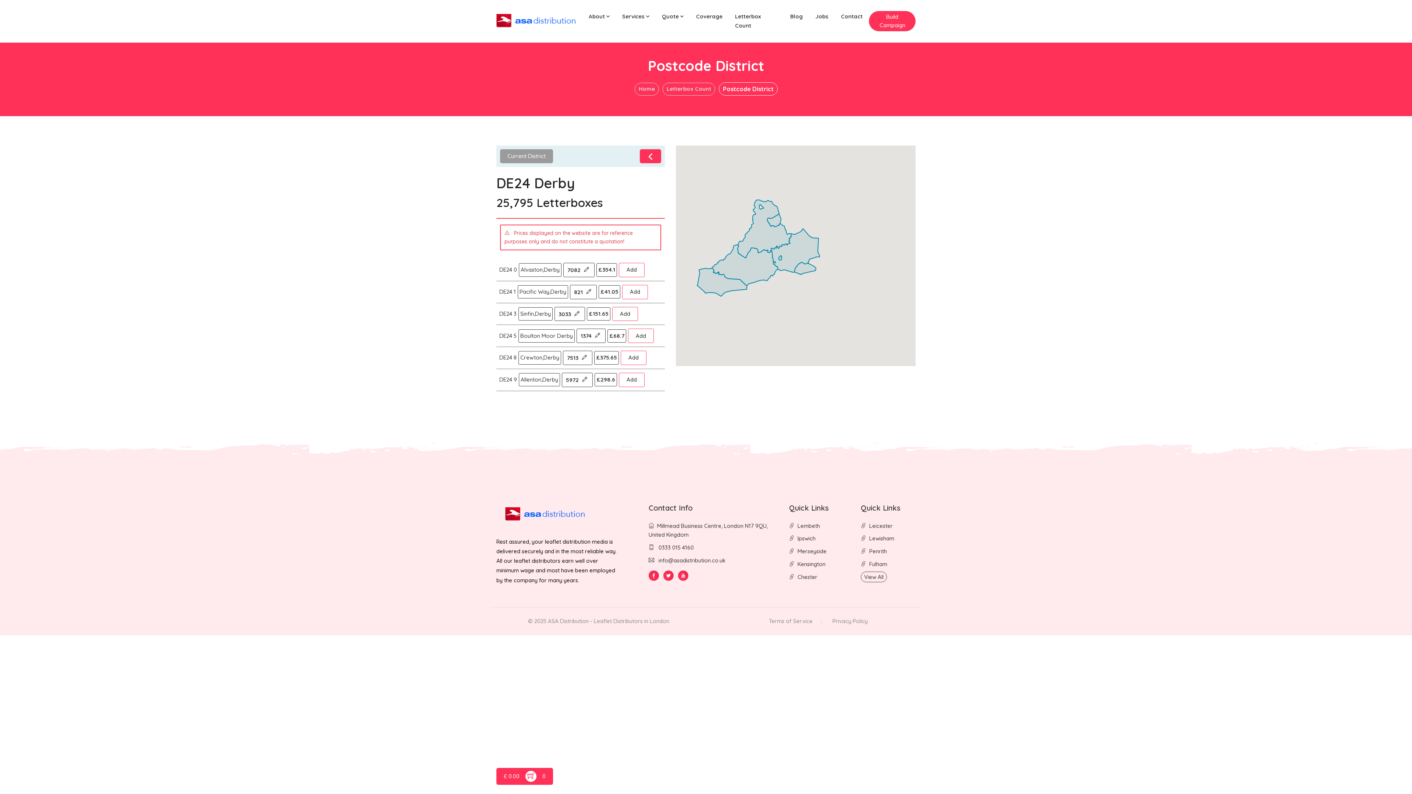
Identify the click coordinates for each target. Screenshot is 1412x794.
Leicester (881, 525)
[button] (599, 16)
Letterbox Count (748, 21)
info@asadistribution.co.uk (692, 560)
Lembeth (809, 525)
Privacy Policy (850, 621)
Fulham (878, 564)
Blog (796, 16)
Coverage (709, 16)
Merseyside (812, 551)
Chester (807, 576)
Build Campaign (892, 21)
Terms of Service (791, 621)
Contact (852, 16)
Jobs (821, 16)
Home (647, 88)
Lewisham (881, 538)
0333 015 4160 (675, 547)
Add (632, 269)
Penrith (878, 551)
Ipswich (807, 538)
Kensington (812, 564)
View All (874, 576)
